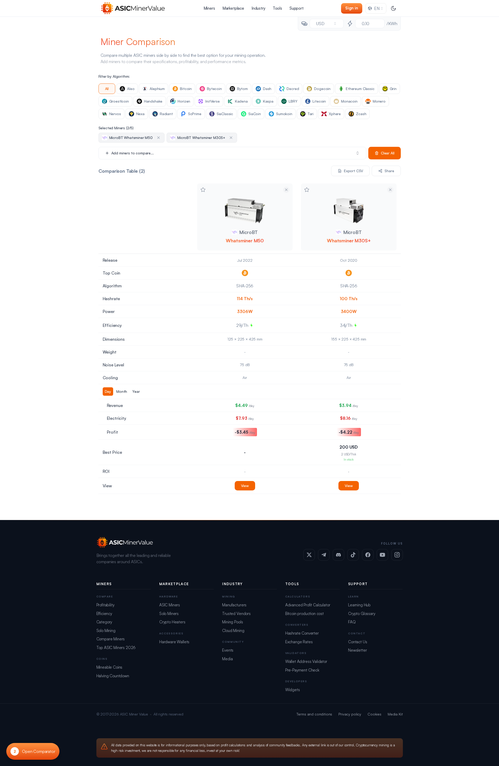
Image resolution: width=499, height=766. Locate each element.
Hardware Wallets (174, 641)
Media (227, 658)
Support (296, 8)
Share (389, 171)
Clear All (387, 153)
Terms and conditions (314, 714)
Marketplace (233, 8)
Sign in (351, 7)
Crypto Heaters (172, 621)
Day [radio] (108, 391)
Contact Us (357, 641)
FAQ (352, 621)
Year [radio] (136, 391)
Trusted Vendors (236, 613)
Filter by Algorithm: (114, 76)
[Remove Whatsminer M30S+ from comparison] (390, 190)
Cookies (374, 714)
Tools (277, 8)
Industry (258, 8)
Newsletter (357, 650)
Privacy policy (349, 714)
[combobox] (375, 8)
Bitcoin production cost (304, 613)
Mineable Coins (109, 667)
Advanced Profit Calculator (307, 604)
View (245, 485)
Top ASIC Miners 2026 (116, 647)
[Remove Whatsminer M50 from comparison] (286, 190)
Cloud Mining (233, 630)
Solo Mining (106, 630)
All (107, 88)
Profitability (105, 604)
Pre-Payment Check (302, 670)
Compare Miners (110, 638)
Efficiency (104, 613)
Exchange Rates (299, 641)
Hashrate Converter (302, 633)
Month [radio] (121, 391)
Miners (209, 8)
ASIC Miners (169, 604)
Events (227, 650)
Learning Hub (359, 604)
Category (104, 621)
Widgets (292, 689)
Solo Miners (169, 613)
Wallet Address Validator (306, 661)
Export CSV (353, 171)
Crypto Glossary (361, 613)
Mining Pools (232, 621)
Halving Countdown (112, 675)
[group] (146, 391)
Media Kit (395, 714)
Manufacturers (234, 604)
